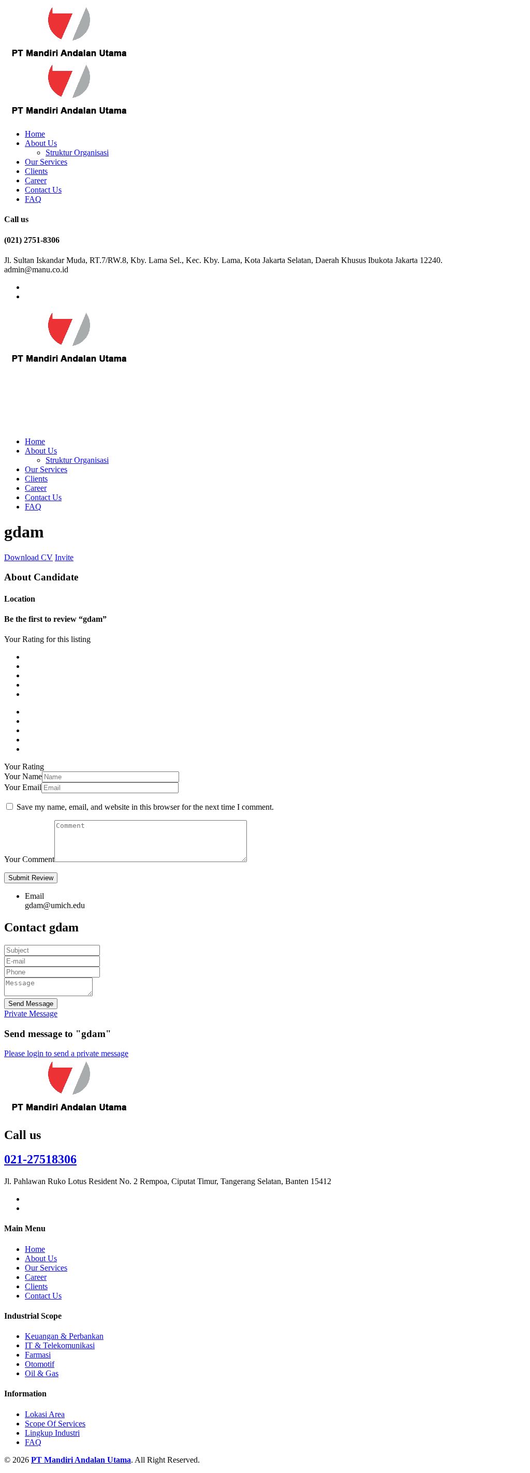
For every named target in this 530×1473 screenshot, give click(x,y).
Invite (64, 557)
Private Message (30, 1013)
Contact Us (43, 189)
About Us (41, 143)
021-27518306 (40, 1159)
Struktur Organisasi (77, 152)
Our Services (46, 161)
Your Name (23, 776)
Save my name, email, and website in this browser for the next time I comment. (145, 807)
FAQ (33, 199)
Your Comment (29, 859)
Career (36, 180)
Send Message (30, 1004)
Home (35, 133)
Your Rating (24, 766)
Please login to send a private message (66, 1053)
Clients (36, 171)
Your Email (22, 787)
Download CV (28, 557)
